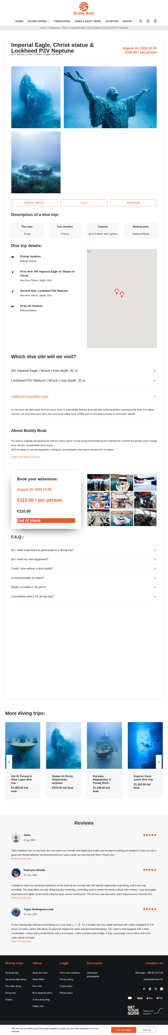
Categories (54, 27)
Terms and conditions (70, 973)
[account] (148, 20)
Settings (147, 1030)
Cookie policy (66, 986)
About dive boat (39, 973)
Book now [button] (133, 203)
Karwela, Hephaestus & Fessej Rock (61, 780)
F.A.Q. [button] (84, 203)
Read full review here (21, 941)
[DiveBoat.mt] (84, 8)
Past (65, 27)
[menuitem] (19, 21)
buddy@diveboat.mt (153, 979)
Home (19, 21)
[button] (141, 20)
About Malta (38, 979)
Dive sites (37, 986)
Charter (111, 21)
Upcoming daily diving (15, 979)
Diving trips (10, 993)
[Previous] (9, 768)
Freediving (62, 21)
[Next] (159, 768)
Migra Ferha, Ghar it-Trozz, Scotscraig (143, 780)
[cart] (154, 20)
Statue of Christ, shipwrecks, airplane (22, 780)
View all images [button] (34, 203)
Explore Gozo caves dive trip (102, 778)
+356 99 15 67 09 (154, 973)
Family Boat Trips (88, 21)
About (127, 21)
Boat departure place (42, 993)
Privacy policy (66, 979)
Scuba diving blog (40, 999)
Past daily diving (13, 986)
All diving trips (12, 973)
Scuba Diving (37, 21)
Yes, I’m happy (123, 1030)
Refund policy (66, 993)
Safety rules (38, 1006)
